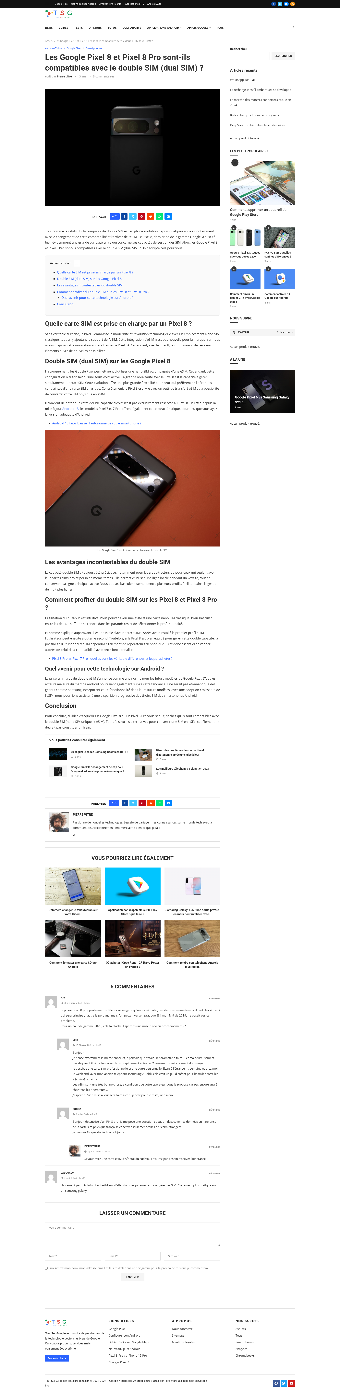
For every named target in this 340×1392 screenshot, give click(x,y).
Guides (63, 27)
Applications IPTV (134, 4)
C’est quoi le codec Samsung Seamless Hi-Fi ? (99, 752)
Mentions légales (183, 1342)
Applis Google (197, 27)
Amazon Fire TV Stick (110, 4)
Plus (220, 27)
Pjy (63, 997)
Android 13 (70, 409)
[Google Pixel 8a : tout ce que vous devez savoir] (245, 237)
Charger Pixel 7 (119, 1362)
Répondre (214, 998)
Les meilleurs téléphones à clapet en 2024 (182, 768)
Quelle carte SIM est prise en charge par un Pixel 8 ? (95, 272)
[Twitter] (280, 4)
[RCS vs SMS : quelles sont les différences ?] (279, 237)
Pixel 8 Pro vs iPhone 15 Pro (128, 1355)
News (49, 27)
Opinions (95, 27)
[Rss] (292, 4)
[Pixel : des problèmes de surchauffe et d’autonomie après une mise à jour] (143, 755)
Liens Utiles (121, 1320)
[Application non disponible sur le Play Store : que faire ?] (132, 886)
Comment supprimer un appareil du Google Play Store (258, 212)
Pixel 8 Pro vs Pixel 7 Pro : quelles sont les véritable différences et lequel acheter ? (112, 658)
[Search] (293, 28)
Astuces (241, 1328)
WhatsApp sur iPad (243, 80)
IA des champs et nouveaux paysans (254, 115)
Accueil (49, 41)
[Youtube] (291, 1383)
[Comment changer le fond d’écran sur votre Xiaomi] (73, 886)
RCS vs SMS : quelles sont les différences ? (277, 254)
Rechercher (238, 49)
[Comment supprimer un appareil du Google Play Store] (262, 183)
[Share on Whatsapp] (159, 216)
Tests (78, 27)
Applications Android (163, 27)
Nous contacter (182, 1328)
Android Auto (154, 4)
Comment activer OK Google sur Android (277, 296)
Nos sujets (247, 1320)
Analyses (241, 1348)
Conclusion (65, 304)
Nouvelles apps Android (83, 4)
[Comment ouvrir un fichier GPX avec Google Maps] (245, 279)
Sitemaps (178, 1335)
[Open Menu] (47, 4)
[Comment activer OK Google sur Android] (279, 279)
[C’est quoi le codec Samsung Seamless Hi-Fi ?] (58, 754)
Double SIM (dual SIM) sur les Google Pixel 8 (89, 279)
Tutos (112, 27)
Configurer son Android (124, 1335)
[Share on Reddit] (150, 216)
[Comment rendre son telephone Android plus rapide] (192, 938)
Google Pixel (61, 4)
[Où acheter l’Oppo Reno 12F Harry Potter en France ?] (132, 938)
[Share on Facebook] (124, 216)
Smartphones (245, 1342)
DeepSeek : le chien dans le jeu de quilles (257, 125)
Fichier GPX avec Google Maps (129, 1342)
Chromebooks (245, 1355)
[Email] (286, 4)
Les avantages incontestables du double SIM (90, 285)
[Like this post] (116, 216)
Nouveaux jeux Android (124, 1348)
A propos (182, 1320)
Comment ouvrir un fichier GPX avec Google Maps (245, 298)
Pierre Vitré (64, 76)
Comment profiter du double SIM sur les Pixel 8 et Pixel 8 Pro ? (103, 292)
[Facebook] (273, 4)
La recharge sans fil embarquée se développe (260, 90)
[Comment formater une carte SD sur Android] (73, 938)
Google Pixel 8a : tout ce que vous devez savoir (245, 254)
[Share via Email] (168, 216)
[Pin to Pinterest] (141, 216)
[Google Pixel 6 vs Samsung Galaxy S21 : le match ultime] (262, 391)
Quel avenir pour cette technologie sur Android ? (97, 297)
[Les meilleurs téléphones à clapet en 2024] (143, 771)
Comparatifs (132, 27)
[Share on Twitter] (133, 216)
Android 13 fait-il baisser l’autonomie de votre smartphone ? (96, 423)
